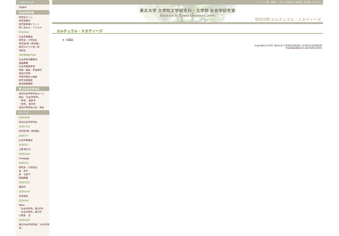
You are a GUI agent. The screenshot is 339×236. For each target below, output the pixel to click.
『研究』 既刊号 (27, 104)
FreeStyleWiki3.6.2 (295, 48)
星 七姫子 (24, 174)
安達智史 (23, 196)
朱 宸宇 (23, 171)
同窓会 (22, 50)
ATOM (307, 2)
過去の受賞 (24, 73)
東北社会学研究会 (29, 88)
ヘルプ (280, 2)
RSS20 (298, 2)
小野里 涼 (24, 215)
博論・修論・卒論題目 (30, 70)
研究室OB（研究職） (30, 43)
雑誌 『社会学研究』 (29, 97)
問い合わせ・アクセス (30, 27)
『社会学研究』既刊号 (30, 212)
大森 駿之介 (25, 149)
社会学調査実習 (27, 66)
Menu (22, 205)
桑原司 (22, 186)
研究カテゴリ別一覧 (29, 47)
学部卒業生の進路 (28, 76)
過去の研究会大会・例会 (31, 107)
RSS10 (289, 2)
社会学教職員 (26, 36)
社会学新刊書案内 (28, 59)
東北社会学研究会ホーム (31, 93)
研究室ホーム (26, 17)
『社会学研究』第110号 (31, 208)
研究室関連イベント (29, 24)
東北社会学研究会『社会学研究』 (34, 226)
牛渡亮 (69, 39)
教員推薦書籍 (26, 83)
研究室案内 (24, 20)
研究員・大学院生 (28, 40)
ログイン (317, 2)
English (22, 7)
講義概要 (23, 63)
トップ (259, 2)
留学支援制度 (26, 80)
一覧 (267, 2)
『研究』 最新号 (27, 100)
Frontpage (24, 158)
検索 (273, 2)
